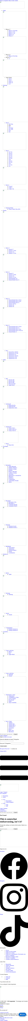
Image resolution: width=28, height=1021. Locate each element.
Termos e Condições (10, 958)
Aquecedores (12, 547)
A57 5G (10, 152)
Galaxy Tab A (12, 428)
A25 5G (10, 162)
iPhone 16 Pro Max (13, 56)
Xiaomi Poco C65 (13, 358)
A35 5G (10, 158)
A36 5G (10, 157)
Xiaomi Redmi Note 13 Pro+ (15, 326)
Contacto (8, 978)
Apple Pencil (12, 385)
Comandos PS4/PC (13, 506)
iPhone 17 (11, 35)
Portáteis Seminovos (13, 629)
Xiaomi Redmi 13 (13, 331)
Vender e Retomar (10, 965)
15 (9, 58)
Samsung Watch (9, 207)
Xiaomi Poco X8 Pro (13, 352)
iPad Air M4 (11, 382)
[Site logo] (12, 8)
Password (5, 743)
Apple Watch (12, 654)
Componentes (12, 479)
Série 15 (7, 272)
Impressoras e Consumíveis (15, 475)
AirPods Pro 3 (12, 726)
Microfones (11, 731)
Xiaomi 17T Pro (12, 253)
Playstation (8, 500)
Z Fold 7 (11, 186)
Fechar (1, 1005)
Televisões (11, 474)
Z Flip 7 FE (11, 189)
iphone (7, 573)
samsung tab (8, 426)
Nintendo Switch (12, 526)
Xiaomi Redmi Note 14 (14, 302)
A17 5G (10, 165)
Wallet (10, 701)
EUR (7, 804)
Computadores (9, 627)
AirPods (10, 722)
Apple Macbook (12, 466)
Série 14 (7, 298)
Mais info (4, 1017)
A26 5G (10, 161)
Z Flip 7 (10, 187)
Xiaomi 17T (11, 252)
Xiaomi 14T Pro (12, 303)
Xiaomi (10, 614)
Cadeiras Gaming (13, 473)
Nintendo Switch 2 (13, 527)
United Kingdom (9, 802)
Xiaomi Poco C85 (13, 357)
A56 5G (10, 153)
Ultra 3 (10, 78)
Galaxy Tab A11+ (13, 429)
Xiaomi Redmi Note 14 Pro (15, 301)
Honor (7, 443)
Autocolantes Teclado (13, 480)
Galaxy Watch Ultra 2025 (14, 209)
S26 (9, 126)
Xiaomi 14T (11, 305)
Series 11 (11, 81)
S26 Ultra (11, 124)
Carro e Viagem (12, 698)
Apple (10, 574)
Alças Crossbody (12, 702)
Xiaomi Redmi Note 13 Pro (15, 329)
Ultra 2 (10, 80)
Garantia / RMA (9, 970)
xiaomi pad (8, 404)
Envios (7, 950)
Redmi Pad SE (12, 406)
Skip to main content (13, 0)
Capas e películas (10, 650)
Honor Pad (11, 445)
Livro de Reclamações (11, 972)
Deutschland (8, 800)
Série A (7, 150)
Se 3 (10, 84)
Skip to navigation (4, 0)
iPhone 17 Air (12, 33)
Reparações (8, 964)
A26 (10, 159)
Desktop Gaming (12, 469)
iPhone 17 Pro (12, 32)
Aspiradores (11, 549)
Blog (7, 979)
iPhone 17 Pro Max (13, 30)
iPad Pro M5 (11, 380)
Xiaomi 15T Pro (12, 277)
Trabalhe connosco (10, 968)
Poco (7, 350)
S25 (9, 131)
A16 (10, 163)
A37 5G (10, 156)
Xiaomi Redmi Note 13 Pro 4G (16, 330)
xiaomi (7, 613)
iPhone (10, 651)
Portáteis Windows (13, 467)
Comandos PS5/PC (13, 504)
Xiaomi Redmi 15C (13, 278)
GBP (7, 806)
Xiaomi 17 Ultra (12, 250)
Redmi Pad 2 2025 (13, 407)
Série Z (7, 185)
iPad (10, 653)
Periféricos (11, 478)
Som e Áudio (9, 721)
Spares (10, 482)
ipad (7, 378)
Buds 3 (10, 729)
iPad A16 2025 (12, 383)
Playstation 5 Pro (12, 502)
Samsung (8, 593)
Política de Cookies (10, 952)
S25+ (10, 130)
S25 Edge (11, 128)
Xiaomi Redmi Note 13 (14, 328)
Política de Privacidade (11, 951)
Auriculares (11, 727)
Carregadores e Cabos (14, 697)
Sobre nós (8, 966)
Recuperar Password (4, 748)
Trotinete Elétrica (12, 550)
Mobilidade (8, 546)
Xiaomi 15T (11, 276)
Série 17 (7, 248)
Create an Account (7, 737)
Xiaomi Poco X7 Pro (13, 353)
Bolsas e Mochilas (13, 471)
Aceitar (10, 1017)
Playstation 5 (11, 503)
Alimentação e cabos (10, 694)
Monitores (11, 476)
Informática (8, 465)
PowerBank (11, 700)
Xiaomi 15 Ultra (12, 274)
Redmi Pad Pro (12, 405)
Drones (10, 551)
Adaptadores (11, 696)
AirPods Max (12, 724)
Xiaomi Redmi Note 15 (14, 279)
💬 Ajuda (22, 1014)
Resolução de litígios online (12, 956)
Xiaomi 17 (11, 249)
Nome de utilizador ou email (9, 739)
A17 (10, 166)
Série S (7, 122)
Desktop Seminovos (13, 630)
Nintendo (8, 524)
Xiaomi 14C (11, 306)
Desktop (10, 470)
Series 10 (11, 82)
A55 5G (10, 154)
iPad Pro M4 (11, 381)
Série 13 (7, 325)
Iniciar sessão (3, 746)
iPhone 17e (11, 34)
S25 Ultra (11, 129)
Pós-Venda (8, 969)
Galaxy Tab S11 (12, 430)
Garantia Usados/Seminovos (12, 959)
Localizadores (12, 552)
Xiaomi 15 (11, 273)
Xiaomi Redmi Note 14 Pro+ (15, 300)
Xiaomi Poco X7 (12, 354)
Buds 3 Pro (11, 730)
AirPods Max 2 (12, 725)
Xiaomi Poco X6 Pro (13, 355)
